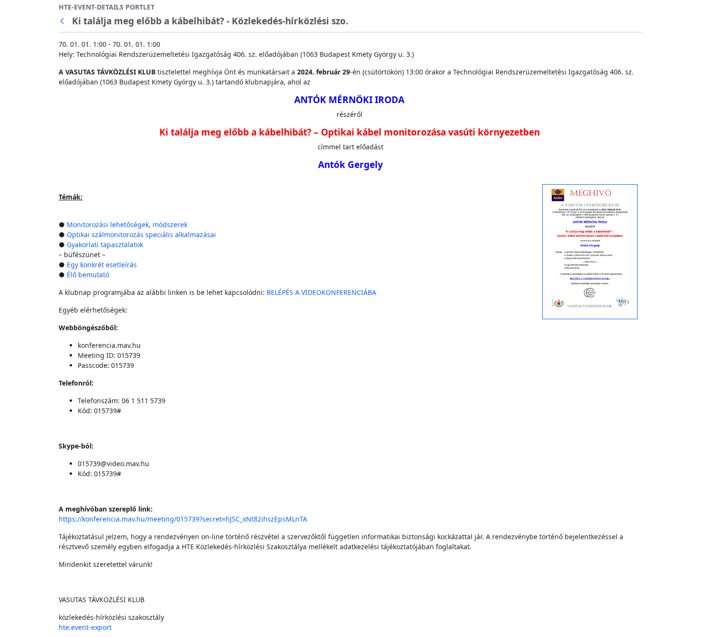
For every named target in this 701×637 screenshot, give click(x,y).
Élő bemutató (88, 274)
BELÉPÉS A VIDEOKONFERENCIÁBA (321, 292)
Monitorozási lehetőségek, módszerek (127, 224)
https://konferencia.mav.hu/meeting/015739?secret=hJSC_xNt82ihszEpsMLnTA (183, 518)
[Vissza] (64, 21)
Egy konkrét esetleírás (102, 264)
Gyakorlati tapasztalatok (105, 244)
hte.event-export (85, 627)
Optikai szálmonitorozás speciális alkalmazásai (142, 234)
